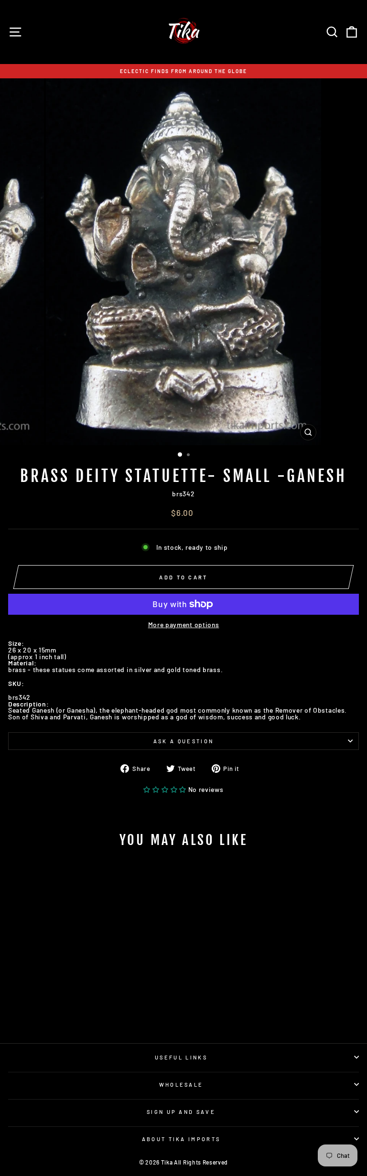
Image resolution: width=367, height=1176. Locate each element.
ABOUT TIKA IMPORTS (181, 1139)
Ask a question (183, 741)
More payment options (183, 624)
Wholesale (181, 1084)
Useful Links (181, 1057)
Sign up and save (181, 1112)
